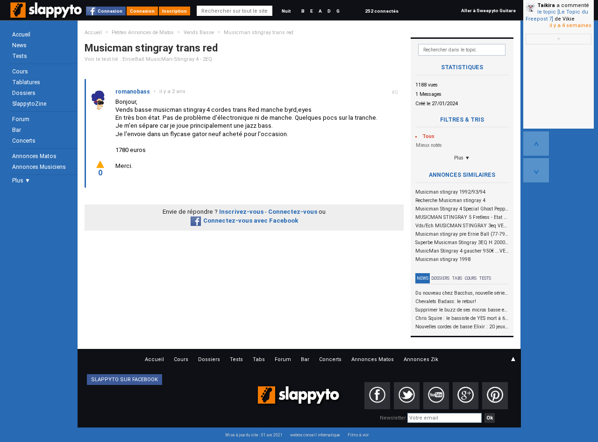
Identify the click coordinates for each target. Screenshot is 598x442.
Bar (16, 130)
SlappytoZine (29, 104)
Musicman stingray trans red (258, 32)
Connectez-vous (292, 211)
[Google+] (465, 395)
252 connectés (382, 11)
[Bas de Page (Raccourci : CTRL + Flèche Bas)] (536, 170)
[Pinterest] (495, 395)
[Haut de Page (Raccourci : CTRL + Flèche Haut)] (536, 143)
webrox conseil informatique (315, 435)
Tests (19, 56)
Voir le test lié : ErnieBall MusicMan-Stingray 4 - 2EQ (148, 59)
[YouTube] (436, 395)
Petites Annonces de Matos (143, 32)
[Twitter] (407, 395)
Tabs (457, 278)
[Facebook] (377, 395)
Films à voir (358, 435)
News (19, 45)
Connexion (110, 11)
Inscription (174, 11)
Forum (20, 119)
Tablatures (26, 82)
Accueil (21, 34)
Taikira (546, 5)
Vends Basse (199, 32)
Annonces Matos (34, 156)
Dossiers (24, 93)
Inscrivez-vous (241, 211)
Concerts (24, 141)
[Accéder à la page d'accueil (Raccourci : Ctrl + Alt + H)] (47, 14)
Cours (20, 71)
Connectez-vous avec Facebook (250, 220)
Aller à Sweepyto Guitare (488, 10)
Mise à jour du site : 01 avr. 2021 (254, 435)
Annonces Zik (421, 359)
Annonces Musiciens (39, 167)
